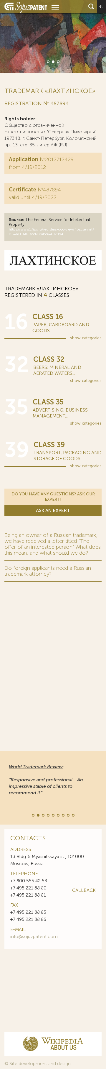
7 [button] (63, 815)
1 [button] (48, 61)
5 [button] (53, 815)
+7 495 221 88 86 (28, 919)
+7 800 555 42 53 (28, 881)
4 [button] (48, 815)
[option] (53, 36)
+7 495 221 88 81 (28, 895)
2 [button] (53, 61)
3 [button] (58, 61)
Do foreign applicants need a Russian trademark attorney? (47, 571)
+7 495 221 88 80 (28, 888)
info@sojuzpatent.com (34, 936)
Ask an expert (53, 510)
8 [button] (68, 815)
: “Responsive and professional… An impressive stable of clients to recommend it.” (46, 780)
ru (101, 6)
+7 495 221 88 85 (28, 912)
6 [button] (58, 815)
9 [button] (73, 815)
